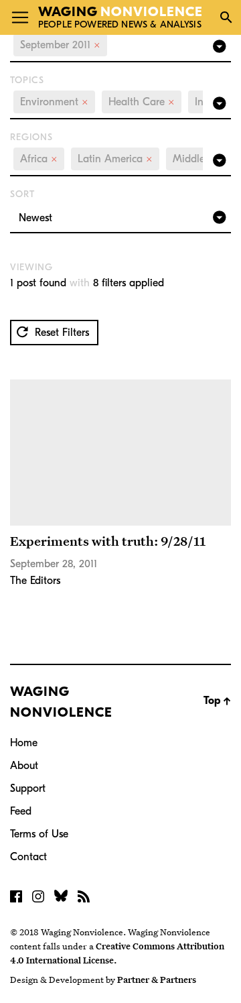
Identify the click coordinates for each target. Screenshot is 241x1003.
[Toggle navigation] (20, 17)
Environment (54, 102)
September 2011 (60, 45)
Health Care (141, 102)
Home (23, 743)
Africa (39, 159)
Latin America (115, 159)
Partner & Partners (156, 979)
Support (28, 788)
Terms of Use (39, 834)
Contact (28, 857)
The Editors (35, 581)
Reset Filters (60, 333)
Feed (20, 811)
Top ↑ (217, 701)
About (24, 766)
